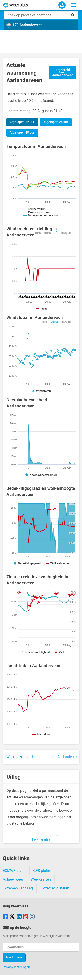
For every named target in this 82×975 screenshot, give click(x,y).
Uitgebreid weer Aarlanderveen (63, 72)
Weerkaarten (41, 879)
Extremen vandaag (18, 888)
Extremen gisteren (55, 888)
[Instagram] (32, 917)
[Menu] (73, 5)
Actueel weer (13, 879)
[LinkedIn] (19, 917)
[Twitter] (12, 917)
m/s (38, 233)
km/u (47, 233)
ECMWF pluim (14, 871)
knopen (66, 233)
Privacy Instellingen (16, 967)
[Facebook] (5, 917)
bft (56, 233)
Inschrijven (14, 957)
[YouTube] (25, 917)
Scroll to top (74, 967)
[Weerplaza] (16, 5)
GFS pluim (41, 871)
